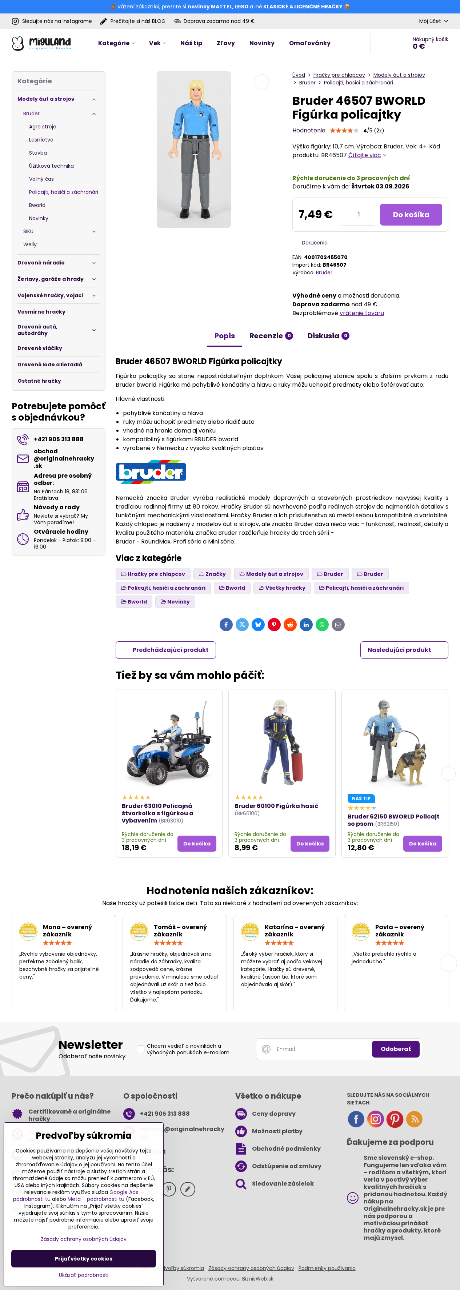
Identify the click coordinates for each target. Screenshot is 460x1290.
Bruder (324, 272)
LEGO (242, 6)
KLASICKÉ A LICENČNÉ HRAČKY (303, 6)
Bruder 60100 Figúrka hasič (276, 806)
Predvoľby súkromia (179, 1268)
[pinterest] (395, 1126)
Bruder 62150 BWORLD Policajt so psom (394, 820)
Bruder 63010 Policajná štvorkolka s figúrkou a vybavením (157, 813)
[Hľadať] (381, 43)
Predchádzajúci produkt (171, 650)
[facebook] (356, 1126)
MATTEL (221, 6)
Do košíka (411, 215)
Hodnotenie (308, 130)
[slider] (344, 131)
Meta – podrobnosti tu (96, 1199)
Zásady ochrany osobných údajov (251, 1268)
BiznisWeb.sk (257, 1278)
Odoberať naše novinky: (93, 1056)
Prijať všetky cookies (83, 1258)
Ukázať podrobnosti (83, 1275)
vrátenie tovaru (362, 313)
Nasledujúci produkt (399, 650)
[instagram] (376, 1126)
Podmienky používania (327, 1268)
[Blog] (414, 1126)
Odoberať (396, 1049)
